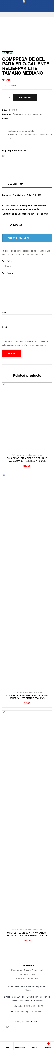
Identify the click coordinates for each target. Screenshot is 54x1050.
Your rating (7, 260)
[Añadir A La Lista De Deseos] (41, 97)
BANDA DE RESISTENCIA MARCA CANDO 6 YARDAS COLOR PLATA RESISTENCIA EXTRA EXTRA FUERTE (27, 934)
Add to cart (25, 97)
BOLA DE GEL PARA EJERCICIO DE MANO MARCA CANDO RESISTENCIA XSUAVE (27, 459)
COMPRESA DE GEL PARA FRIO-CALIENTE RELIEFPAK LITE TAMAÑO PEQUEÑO (27, 697)
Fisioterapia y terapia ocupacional (27, 114)
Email (5, 326)
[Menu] (3, 6)
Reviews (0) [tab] (15, 224)
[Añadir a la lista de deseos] (30, 450)
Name (5, 312)
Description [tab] (16, 183)
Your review (8, 272)
